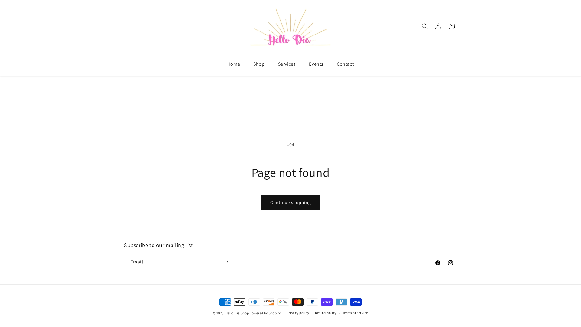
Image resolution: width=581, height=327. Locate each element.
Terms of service (355, 313)
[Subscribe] (226, 262)
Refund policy (325, 313)
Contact (345, 64)
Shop (258, 64)
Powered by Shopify (265, 313)
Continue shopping (290, 202)
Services (287, 64)
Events (316, 64)
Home (233, 64)
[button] (425, 26)
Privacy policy (298, 313)
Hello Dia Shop (237, 313)
